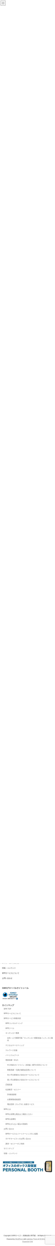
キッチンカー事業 (12, 1033)
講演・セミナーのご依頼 (15, 1144)
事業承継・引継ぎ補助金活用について (21, 1070)
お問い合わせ (7, 978)
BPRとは (7, 1109)
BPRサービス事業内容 (12, 1018)
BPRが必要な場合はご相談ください (19, 1114)
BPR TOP (7, 1009)
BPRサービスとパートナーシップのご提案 (22, 1134)
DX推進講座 (11, 1095)
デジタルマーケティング (15, 1045)
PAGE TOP (50, 1205)
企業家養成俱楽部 (14, 1099)
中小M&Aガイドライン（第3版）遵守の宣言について (27, 1065)
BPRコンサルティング (14, 1023)
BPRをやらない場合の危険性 (17, 1124)
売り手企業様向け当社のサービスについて (23, 1075)
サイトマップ (9, 1149)
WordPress (19, 1239)
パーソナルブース (12, 1055)
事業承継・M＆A (12, 1060)
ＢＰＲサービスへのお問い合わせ (18, 1139)
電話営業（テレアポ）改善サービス (20, 1104)
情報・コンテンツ (9, 968)
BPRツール (10, 1028)
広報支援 (9, 1085)
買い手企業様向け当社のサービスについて (23, 1080)
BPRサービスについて (10, 973)
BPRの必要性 (11, 1119)
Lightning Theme (32, 1239)
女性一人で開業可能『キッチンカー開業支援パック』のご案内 (30, 1039)
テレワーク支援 (11, 1050)
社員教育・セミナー (13, 1090)
